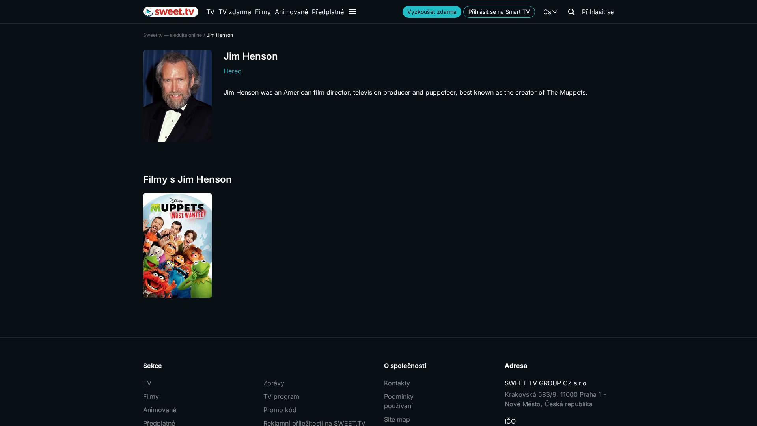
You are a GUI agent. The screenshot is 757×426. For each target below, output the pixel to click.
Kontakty (397, 383)
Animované (291, 12)
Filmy (263, 12)
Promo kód (279, 410)
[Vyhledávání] (571, 12)
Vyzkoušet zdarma (432, 11)
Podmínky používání (399, 401)
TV (210, 12)
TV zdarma (234, 12)
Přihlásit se (598, 12)
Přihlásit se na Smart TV (499, 11)
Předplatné (328, 12)
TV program (281, 396)
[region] (378, 245)
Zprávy (273, 383)
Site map (397, 419)
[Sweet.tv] (170, 12)
